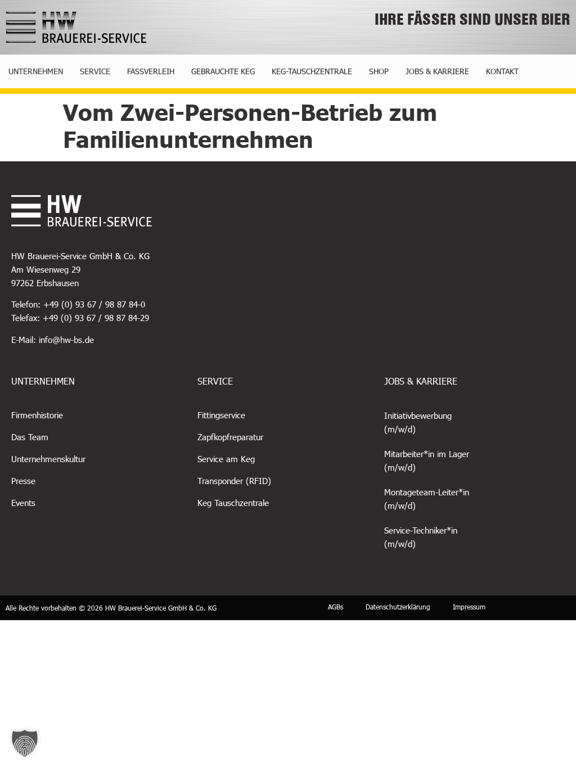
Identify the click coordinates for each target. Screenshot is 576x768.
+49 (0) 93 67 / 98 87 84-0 (94, 304)
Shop (379, 71)
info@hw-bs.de (66, 340)
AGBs (335, 607)
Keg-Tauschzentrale (312, 71)
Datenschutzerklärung (398, 607)
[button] (25, 743)
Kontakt (502, 71)
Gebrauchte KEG (223, 71)
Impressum (469, 607)
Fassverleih (150, 71)
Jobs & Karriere (437, 71)
